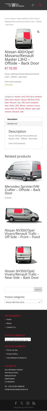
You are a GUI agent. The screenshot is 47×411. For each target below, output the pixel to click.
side (21, 111)
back (28, 102)
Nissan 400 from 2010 (25, 18)
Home (7, 18)
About (9, 323)
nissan (37, 105)
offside (28, 108)
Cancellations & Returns (17, 358)
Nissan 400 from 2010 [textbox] (23, 302)
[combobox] (23, 301)
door (7, 105)
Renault (13, 102)
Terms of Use (12, 350)
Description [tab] (12, 119)
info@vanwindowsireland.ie (16, 389)
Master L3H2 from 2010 (24, 96)
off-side (21, 108)
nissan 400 (9, 108)
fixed (12, 105)
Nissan (13, 18)
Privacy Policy (12, 354)
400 (23, 102)
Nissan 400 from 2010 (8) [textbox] (17, 340)
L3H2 (17, 105)
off (16, 108)
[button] (38, 32)
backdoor (34, 102)
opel (33, 108)
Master (23, 105)
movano (30, 105)
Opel (7, 102)
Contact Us (11, 327)
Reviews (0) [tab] (12, 123)
